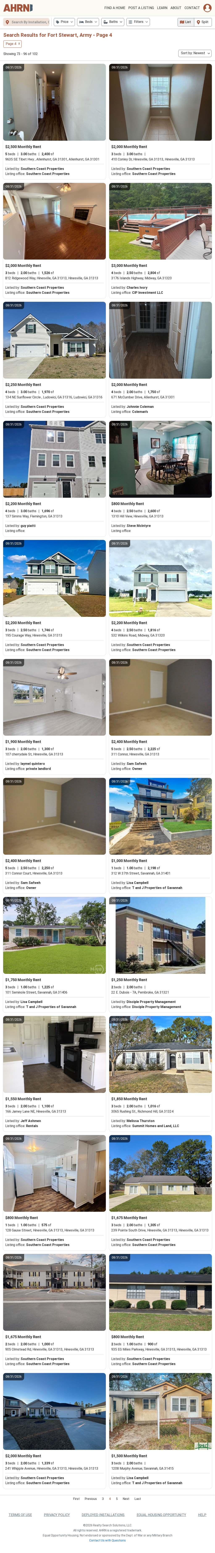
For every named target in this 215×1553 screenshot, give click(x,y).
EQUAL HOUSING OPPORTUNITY (161, 1515)
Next (126, 1499)
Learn (162, 8)
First (76, 1499)
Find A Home (114, 8)
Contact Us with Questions (107, 1540)
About (175, 8)
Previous (91, 1499)
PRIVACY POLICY (57, 1515)
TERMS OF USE (20, 1515)
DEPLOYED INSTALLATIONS (103, 1515)
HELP (202, 1515)
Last (138, 1499)
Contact (192, 8)
